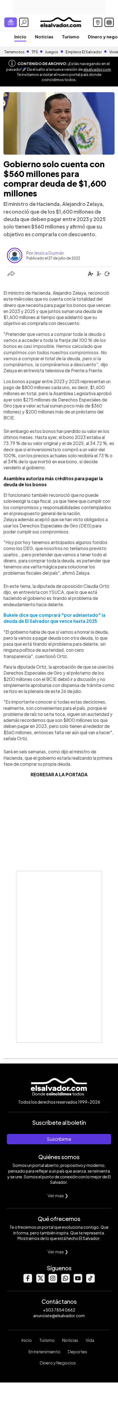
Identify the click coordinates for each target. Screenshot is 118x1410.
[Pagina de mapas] (97, 22)
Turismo (70, 36)
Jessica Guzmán (49, 252)
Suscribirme (59, 1139)
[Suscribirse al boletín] (10, 22)
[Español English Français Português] (109, 22)
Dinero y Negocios (58, 1362)
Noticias (44, 36)
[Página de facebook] (27, 1281)
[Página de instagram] (52, 1281)
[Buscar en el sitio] (23, 22)
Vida (90, 1340)
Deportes (77, 1351)
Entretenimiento (44, 1351)
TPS (35, 52)
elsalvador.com (97, 69)
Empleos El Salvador (84, 52)
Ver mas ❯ (58, 1195)
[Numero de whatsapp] (65, 1281)
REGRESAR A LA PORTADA (59, 774)
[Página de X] (40, 1281)
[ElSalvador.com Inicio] (60, 21)
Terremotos (14, 52)
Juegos (51, 52)
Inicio (20, 36)
